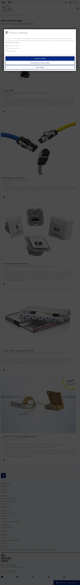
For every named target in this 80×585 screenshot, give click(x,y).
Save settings (40, 67)
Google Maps (12, 51)
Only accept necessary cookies (40, 63)
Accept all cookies (40, 58)
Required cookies (13, 46)
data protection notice (12, 42)
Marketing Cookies (13, 48)
